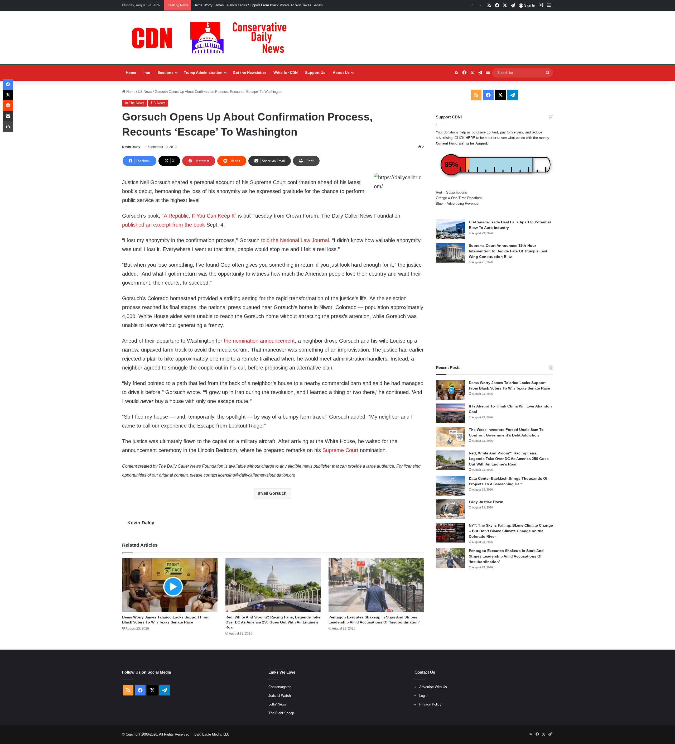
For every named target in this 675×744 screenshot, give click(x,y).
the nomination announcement (259, 341)
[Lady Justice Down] (450, 509)
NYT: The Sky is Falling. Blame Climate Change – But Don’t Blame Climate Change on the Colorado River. (511, 531)
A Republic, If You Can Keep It (199, 216)
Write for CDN (285, 72)
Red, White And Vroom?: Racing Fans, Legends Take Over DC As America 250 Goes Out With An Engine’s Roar (272, 622)
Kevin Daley (131, 147)
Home (131, 72)
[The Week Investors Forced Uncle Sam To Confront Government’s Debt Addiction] (450, 437)
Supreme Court (340, 450)
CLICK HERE (465, 138)
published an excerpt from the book (163, 225)
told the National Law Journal (295, 240)
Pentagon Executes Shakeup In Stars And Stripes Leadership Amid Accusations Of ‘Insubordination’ (506, 556)
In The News (134, 103)
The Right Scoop (281, 713)
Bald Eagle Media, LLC (211, 734)
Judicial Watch (279, 696)
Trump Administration (203, 72)
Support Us (315, 72)
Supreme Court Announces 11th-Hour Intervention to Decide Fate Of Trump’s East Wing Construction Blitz (508, 251)
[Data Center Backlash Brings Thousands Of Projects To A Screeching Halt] (450, 486)
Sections (165, 72)
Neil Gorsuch (274, 493)
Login (423, 696)
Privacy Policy (430, 704)
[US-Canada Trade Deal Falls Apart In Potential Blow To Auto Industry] (450, 229)
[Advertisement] (494, 315)
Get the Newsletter (249, 72)
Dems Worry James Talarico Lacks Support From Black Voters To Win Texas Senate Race (263, 5)
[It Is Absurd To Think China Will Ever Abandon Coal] (450, 413)
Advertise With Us (433, 687)
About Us (341, 72)
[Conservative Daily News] (211, 38)
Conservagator (279, 687)
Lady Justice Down (486, 502)
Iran (146, 72)
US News (145, 92)
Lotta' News (277, 704)
